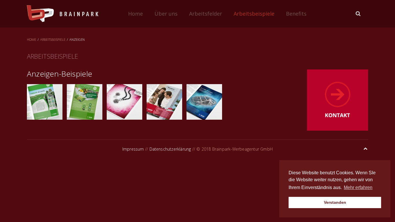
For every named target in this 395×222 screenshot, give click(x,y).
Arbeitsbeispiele (254, 13)
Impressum (133, 149)
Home (135, 13)
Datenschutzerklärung (170, 149)
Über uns (166, 13)
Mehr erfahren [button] (358, 187)
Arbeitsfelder (205, 13)
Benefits (296, 13)
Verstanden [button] (335, 202)
